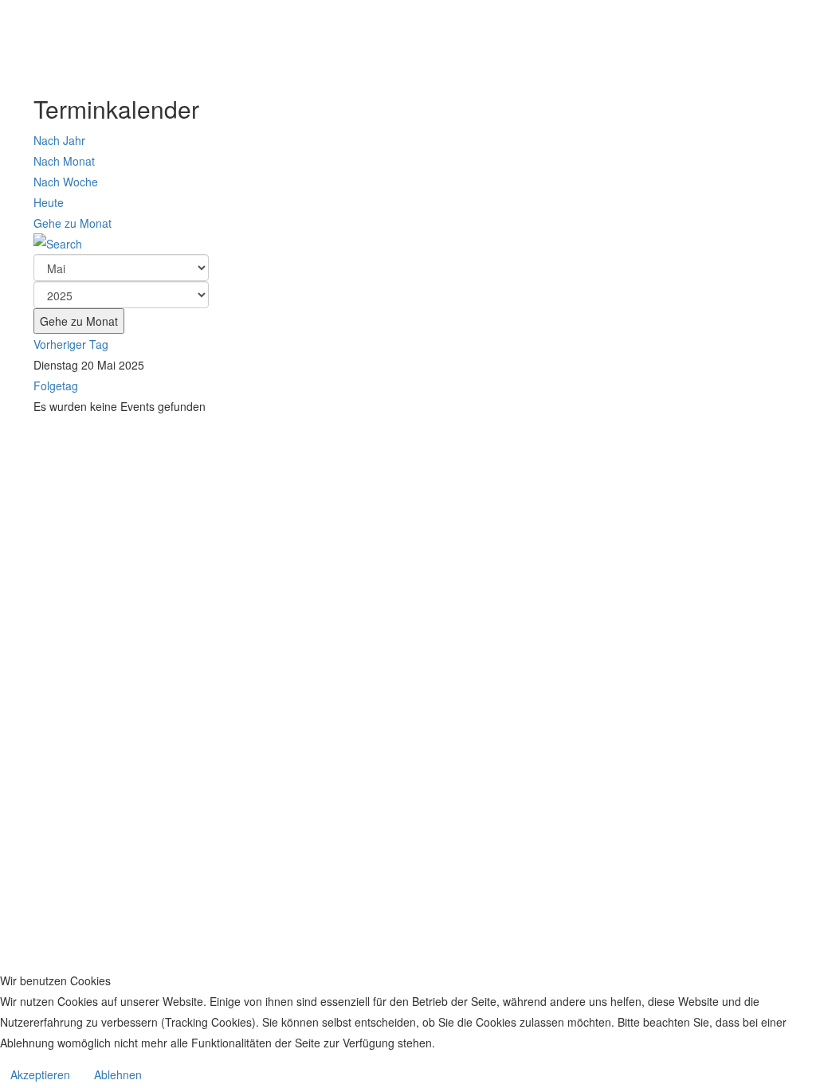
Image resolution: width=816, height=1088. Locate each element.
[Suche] (408, 243)
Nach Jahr (59, 140)
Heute (48, 202)
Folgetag (55, 385)
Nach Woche (65, 182)
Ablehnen (118, 1074)
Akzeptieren (40, 1074)
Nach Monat (64, 161)
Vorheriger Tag (70, 344)
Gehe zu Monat (72, 223)
